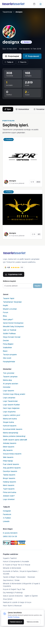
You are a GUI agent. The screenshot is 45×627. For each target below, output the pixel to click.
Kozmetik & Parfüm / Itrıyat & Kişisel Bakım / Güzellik (20, 572)
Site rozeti (7, 358)
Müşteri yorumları (10, 309)
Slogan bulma (8, 422)
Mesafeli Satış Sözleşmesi (13, 326)
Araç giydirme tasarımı (12, 468)
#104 (38, 182)
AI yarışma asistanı (10, 383)
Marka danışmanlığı (10, 433)
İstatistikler (7, 347)
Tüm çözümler (8, 373)
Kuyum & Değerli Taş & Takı (14, 589)
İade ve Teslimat (9, 330)
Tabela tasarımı (9, 475)
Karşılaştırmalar (9, 361)
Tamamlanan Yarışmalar (12, 302)
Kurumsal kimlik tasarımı (12, 429)
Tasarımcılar (7, 12)
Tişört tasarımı (8, 489)
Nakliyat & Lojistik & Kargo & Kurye (17, 602)
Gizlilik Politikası (9, 333)
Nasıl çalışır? (8, 319)
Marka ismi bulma (10, 419)
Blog (5, 316)
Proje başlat (13, 56)
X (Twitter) (7, 518)
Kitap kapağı (8, 461)
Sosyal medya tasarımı (12, 454)
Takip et (10, 62)
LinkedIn (6, 521)
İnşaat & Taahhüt (10, 558)
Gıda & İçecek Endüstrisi (13, 596)
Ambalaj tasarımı (9, 443)
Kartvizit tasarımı (9, 426)
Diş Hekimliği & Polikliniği (12, 592)
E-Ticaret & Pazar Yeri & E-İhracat (16, 565)
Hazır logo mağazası (11, 408)
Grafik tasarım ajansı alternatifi (15, 440)
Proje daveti (33, 56)
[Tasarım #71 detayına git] (22, 209)
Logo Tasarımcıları (10, 401)
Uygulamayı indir (15, 274)
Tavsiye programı (10, 354)
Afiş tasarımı (8, 450)
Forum (5, 312)
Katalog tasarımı (9, 482)
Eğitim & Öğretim (31, 596)
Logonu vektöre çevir (11, 415)
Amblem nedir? (9, 496)
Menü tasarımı (8, 485)
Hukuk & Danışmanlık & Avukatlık (16, 561)
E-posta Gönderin (10, 533)
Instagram (7, 511)
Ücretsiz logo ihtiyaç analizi (14, 394)
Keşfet (5, 305)
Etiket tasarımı (8, 447)
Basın (5, 351)
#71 (39, 234)
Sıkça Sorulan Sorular (11, 337)
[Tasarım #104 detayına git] (22, 157)
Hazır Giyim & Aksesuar (12, 605)
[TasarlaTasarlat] (14, 253)
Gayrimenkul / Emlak (11, 580)
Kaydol (37, 286)
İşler (9, 109)
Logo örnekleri (9, 499)
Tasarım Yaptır (8, 298)
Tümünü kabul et (16, 622)
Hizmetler (6, 387)
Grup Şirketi (7, 599)
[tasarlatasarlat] (13, 4)
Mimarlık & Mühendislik (12, 568)
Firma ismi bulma (9, 492)
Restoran (31, 577)
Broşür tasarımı (9, 478)
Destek (6, 340)
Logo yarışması (9, 397)
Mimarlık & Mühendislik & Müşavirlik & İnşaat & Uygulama (21, 584)
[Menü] (40, 4)
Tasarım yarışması (10, 376)
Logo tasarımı (8, 390)
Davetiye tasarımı (10, 471)
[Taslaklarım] (34, 4)
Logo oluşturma (9, 412)
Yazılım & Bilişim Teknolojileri (14, 577)
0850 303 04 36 (10, 536)
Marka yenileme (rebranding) (14, 436)
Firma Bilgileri (8, 344)
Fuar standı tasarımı (11, 464)
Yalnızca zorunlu (32, 622)
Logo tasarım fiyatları (11, 405)
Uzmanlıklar (23, 109)
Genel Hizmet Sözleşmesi (13, 323)
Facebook (7, 514)
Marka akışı (7, 380)
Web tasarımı (8, 457)
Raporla (23, 62)
